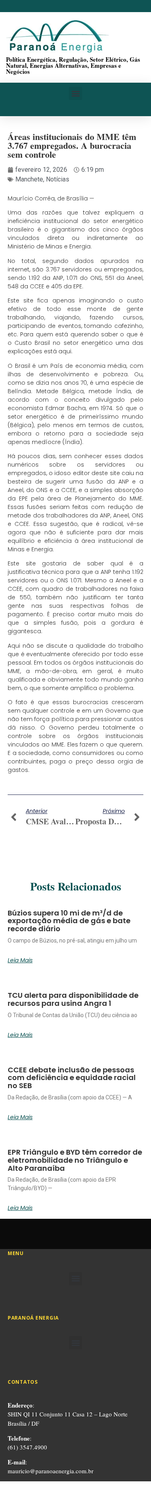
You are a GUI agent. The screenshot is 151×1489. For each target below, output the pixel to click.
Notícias (57, 179)
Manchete (29, 179)
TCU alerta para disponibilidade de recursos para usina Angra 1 (73, 999)
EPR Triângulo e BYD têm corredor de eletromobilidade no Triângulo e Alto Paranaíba (75, 1160)
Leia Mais (20, 960)
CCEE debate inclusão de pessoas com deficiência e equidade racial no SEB (72, 1078)
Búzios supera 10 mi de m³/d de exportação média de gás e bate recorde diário (69, 921)
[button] (75, 93)
